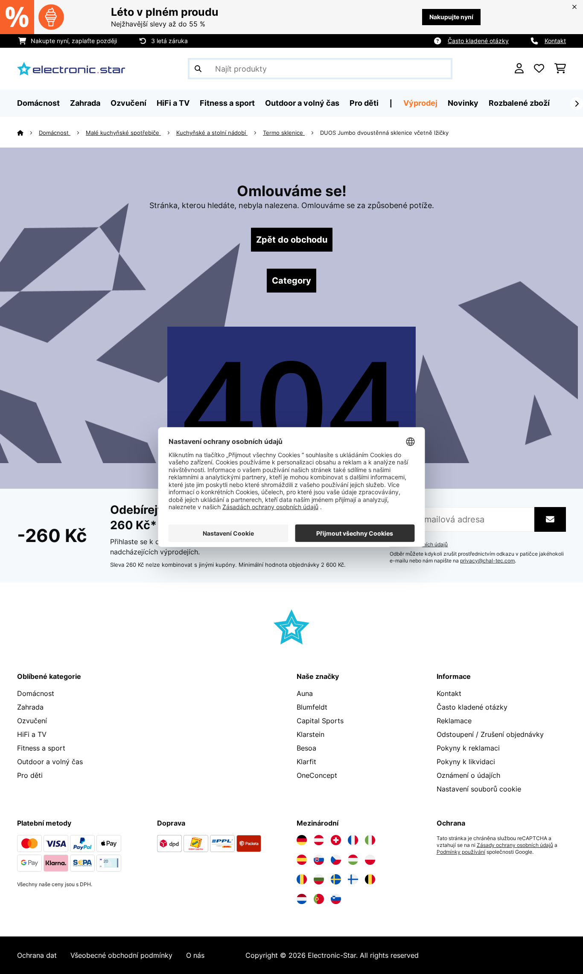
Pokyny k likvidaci (466, 761)
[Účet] (519, 68)
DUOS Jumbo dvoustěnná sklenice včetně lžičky (384, 132)
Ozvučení (32, 720)
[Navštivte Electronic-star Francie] (353, 840)
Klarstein (310, 734)
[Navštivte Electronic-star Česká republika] (336, 860)
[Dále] (576, 103)
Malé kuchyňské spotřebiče (123, 132)
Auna (305, 693)
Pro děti (30, 775)
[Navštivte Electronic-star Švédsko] (336, 879)
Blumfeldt (312, 707)
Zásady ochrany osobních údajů (515, 845)
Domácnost (54, 132)
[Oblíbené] (539, 68)
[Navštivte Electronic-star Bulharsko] (319, 879)
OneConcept (317, 775)
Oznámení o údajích (468, 775)
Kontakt (555, 40)
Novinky (463, 103)
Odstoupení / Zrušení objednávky (490, 734)
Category (291, 280)
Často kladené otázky (478, 40)
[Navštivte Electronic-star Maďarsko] (353, 860)
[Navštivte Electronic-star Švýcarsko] (336, 840)
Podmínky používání (461, 852)
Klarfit (306, 761)
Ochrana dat (37, 955)
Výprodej (420, 103)
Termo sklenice (284, 132)
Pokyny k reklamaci (468, 748)
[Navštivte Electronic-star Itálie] (370, 840)
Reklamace (454, 720)
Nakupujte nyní (451, 16)
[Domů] (28, 132)
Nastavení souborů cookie (479, 789)
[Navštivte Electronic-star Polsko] (370, 860)
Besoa (306, 748)
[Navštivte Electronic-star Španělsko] (302, 860)
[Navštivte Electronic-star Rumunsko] (302, 879)
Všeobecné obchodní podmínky (121, 955)
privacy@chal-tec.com (487, 561)
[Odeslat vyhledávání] (198, 69)
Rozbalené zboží (519, 103)
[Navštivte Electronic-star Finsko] (353, 879)
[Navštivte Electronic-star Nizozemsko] (302, 899)
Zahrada (30, 707)
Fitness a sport (41, 748)
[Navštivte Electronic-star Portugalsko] (319, 899)
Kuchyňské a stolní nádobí (212, 132)
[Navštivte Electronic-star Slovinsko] (336, 899)
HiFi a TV (32, 734)
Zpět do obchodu (291, 240)
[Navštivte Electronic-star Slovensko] (319, 860)
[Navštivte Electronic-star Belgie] (370, 879)
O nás (195, 955)
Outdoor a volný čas (50, 761)
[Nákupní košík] (560, 68)
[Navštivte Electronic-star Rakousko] (319, 840)
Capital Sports (320, 720)
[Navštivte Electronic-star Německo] (302, 840)
